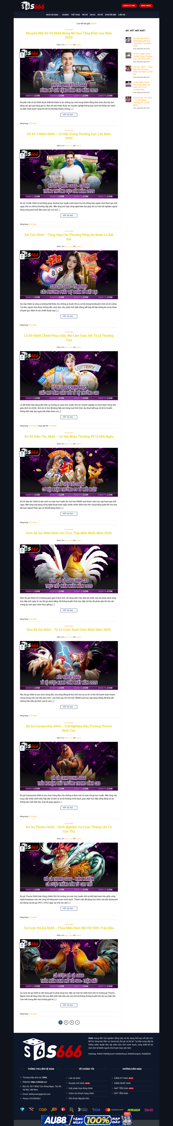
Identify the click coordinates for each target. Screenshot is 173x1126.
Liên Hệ (121, 15)
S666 (90, 1038)
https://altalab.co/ (39, 1082)
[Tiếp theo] (77, 1022)
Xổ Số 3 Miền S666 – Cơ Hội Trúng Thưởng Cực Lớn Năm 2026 (142, 56)
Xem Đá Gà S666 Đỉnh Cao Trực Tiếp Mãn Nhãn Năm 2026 (69, 533)
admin (94, 23)
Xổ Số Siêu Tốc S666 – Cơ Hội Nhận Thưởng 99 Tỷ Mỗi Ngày (68, 436)
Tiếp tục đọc (69, 115)
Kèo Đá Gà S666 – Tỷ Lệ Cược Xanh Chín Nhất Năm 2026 (69, 630)
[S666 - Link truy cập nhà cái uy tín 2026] (32, 6)
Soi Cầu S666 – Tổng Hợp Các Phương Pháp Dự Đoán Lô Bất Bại (143, 70)
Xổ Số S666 (69, 30)
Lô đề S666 (52, 426)
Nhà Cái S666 (52, 15)
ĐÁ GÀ (92, 15)
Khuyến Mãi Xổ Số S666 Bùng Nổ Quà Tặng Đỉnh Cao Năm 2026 (142, 42)
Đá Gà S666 (69, 529)
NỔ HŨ (85, 15)
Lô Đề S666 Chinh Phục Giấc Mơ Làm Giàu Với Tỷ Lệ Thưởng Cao (141, 86)
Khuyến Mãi (110, 15)
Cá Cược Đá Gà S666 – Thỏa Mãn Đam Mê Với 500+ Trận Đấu (69, 928)
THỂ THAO (75, 15)
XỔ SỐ (100, 15)
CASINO (65, 15)
